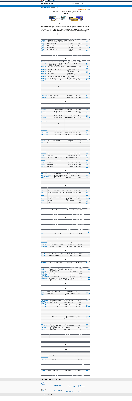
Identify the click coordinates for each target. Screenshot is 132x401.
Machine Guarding (43, 233)
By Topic (79, 9)
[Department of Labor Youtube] (51, 394)
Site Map (79, 391)
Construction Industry (44, 95)
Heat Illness (42, 198)
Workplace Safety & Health (44, 357)
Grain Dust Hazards (43, 178)
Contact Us (73, 3)
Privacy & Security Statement (82, 394)
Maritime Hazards (43, 244)
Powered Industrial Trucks (44, 278)
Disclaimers (79, 385)
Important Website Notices (81, 390)
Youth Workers (43, 370)
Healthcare (42, 195)
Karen (88, 232)
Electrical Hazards (43, 109)
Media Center (56, 379)
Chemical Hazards (43, 63)
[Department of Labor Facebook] (46, 394)
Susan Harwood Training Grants (46, 7)
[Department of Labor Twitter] (48, 394)
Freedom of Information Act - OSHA (70, 386)
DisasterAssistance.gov (57, 386)
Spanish (87, 41)
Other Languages (84, 9)
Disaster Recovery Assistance (57, 385)
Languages (81, 3)
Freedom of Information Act (81, 384)
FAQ (75, 3)
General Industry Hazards (44, 173)
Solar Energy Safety (43, 329)
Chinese (87, 66)
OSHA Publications (68, 390)
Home (41, 7)
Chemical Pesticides (43, 81)
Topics (54, 5)
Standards (45, 5)
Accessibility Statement (81, 387)
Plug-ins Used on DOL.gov (81, 386)
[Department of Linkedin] (53, 394)
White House (55, 384)
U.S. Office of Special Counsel (57, 390)
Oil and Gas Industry (43, 262)
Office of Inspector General (69, 391)
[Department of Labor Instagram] (50, 394)
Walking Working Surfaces (44, 353)
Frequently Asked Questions (69, 384)
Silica (42, 315)
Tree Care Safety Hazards (44, 335)
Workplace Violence (43, 359)
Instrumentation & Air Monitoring (45, 209)
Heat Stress (42, 202)
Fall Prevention (43, 140)
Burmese (89, 230)
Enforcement (50, 5)
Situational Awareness (44, 325)
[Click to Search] (90, 3)
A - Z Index (67, 385)
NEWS (64, 5)
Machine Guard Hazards (44, 230)
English (87, 40)
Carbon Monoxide (43, 61)
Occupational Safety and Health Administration (48, 3)
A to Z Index (77, 3)
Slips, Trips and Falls (43, 327)
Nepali (87, 68)
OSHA (42, 5)
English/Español (88, 47)
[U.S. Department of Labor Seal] (43, 383)
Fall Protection (43, 155)
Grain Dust (42, 177)
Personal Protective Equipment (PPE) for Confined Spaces (44, 274)
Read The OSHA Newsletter (69, 387)
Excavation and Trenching (44, 130)
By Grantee (88, 9)
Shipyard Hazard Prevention (44, 304)
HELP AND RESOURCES (59, 5)
